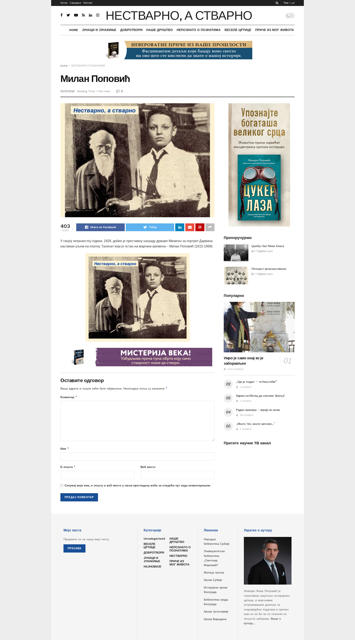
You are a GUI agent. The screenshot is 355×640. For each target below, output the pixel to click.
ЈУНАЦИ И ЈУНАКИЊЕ (99, 30)
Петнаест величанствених (268, 269)
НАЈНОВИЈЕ (152, 566)
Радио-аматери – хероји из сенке (258, 410)
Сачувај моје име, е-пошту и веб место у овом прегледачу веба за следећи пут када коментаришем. (138, 485)
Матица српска (214, 572)
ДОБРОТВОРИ (131, 30)
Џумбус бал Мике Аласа (267, 246)
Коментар (68, 397)
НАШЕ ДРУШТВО (159, 30)
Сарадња (75, 2)
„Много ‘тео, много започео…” (255, 424)
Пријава (74, 548)
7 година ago (263, 251)
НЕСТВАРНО (178, 555)
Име (64, 448)
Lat (293, 2)
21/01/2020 (67, 91)
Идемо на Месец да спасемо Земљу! (260, 396)
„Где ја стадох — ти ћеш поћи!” (256, 382)
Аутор (63, 2)
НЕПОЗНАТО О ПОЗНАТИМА (199, 30)
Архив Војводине (215, 619)
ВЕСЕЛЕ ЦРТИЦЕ (238, 30)
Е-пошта (68, 467)
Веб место (148, 467)
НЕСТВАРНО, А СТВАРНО (179, 15)
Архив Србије (213, 579)
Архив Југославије (216, 611)
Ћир (286, 2)
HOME (73, 30)
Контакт (88, 2)
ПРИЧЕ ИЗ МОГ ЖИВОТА (274, 30)
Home (64, 65)
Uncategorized (154, 538)
